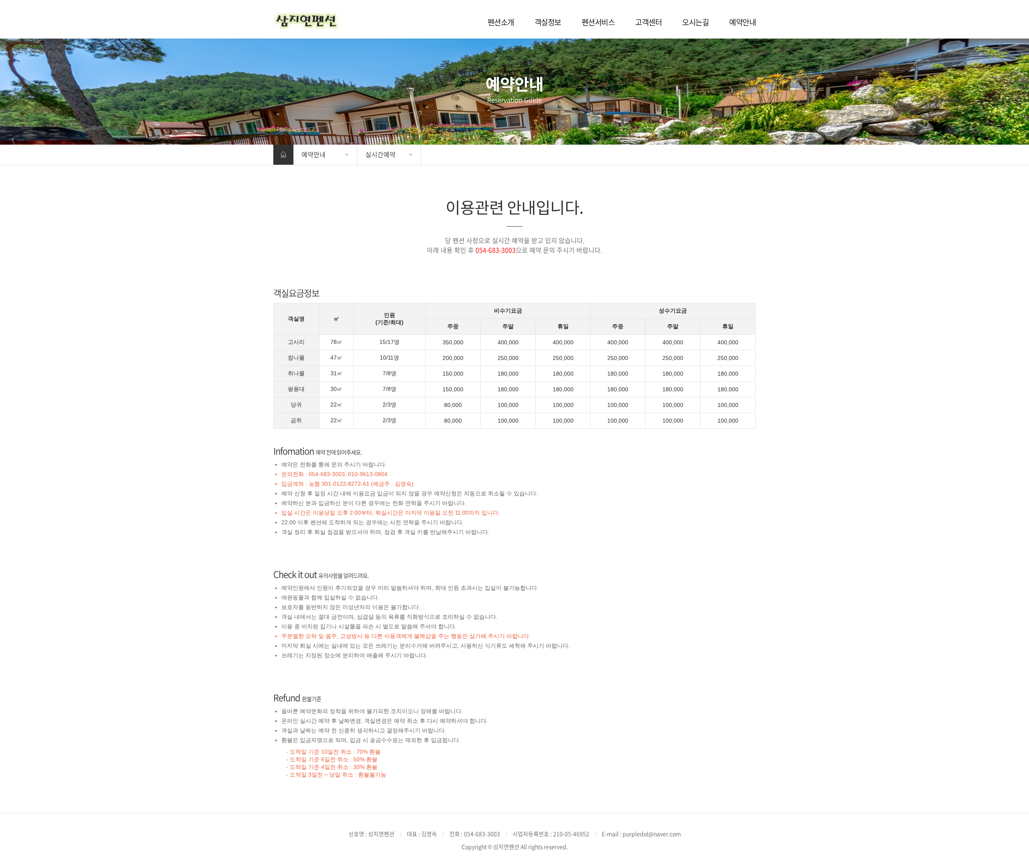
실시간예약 (380, 154)
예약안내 (313, 154)
